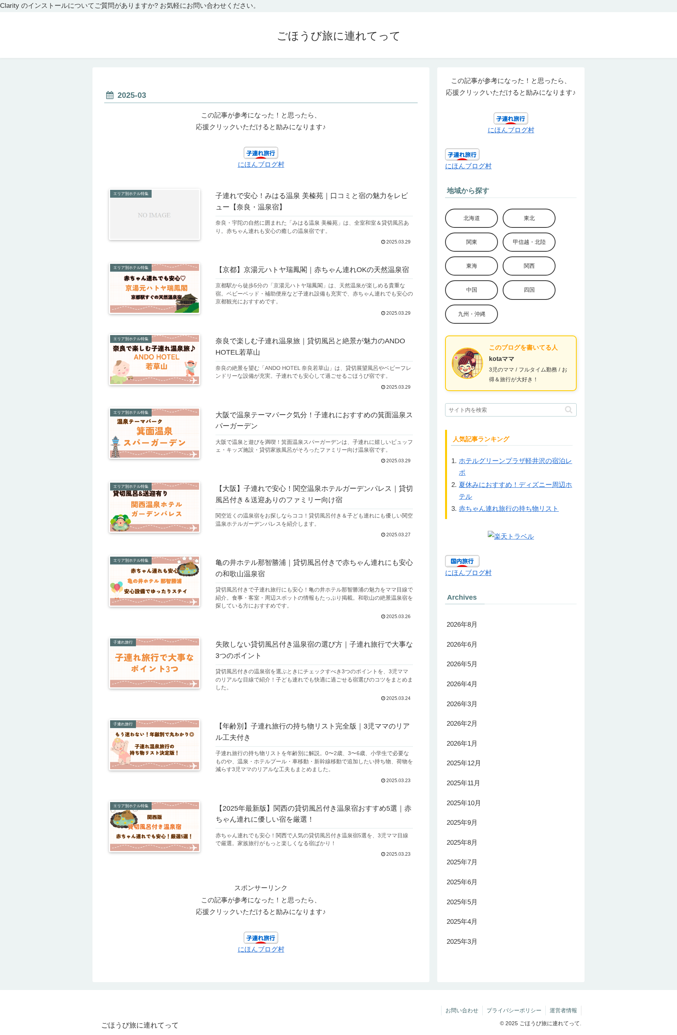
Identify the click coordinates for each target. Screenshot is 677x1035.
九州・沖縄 (471, 314)
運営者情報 (563, 1010)
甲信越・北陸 (529, 242)
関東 (471, 242)
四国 (529, 290)
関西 (529, 266)
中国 (471, 290)
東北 (529, 218)
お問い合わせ (461, 1010)
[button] (569, 409)
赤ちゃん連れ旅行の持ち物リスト (509, 508)
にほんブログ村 (261, 164)
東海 (471, 266)
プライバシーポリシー (514, 1010)
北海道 (471, 218)
